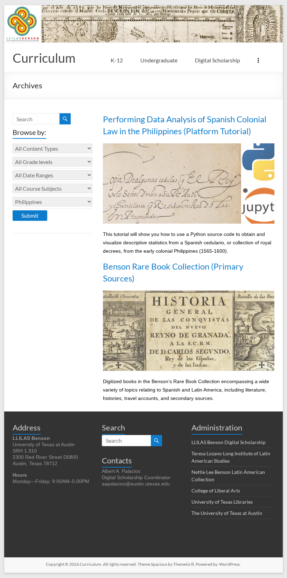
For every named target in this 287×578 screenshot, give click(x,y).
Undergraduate (158, 60)
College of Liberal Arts (215, 491)
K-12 (117, 60)
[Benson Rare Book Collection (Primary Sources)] (188, 294)
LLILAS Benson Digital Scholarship (228, 442)
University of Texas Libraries (222, 502)
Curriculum (44, 58)
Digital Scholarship (217, 60)
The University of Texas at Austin (226, 513)
